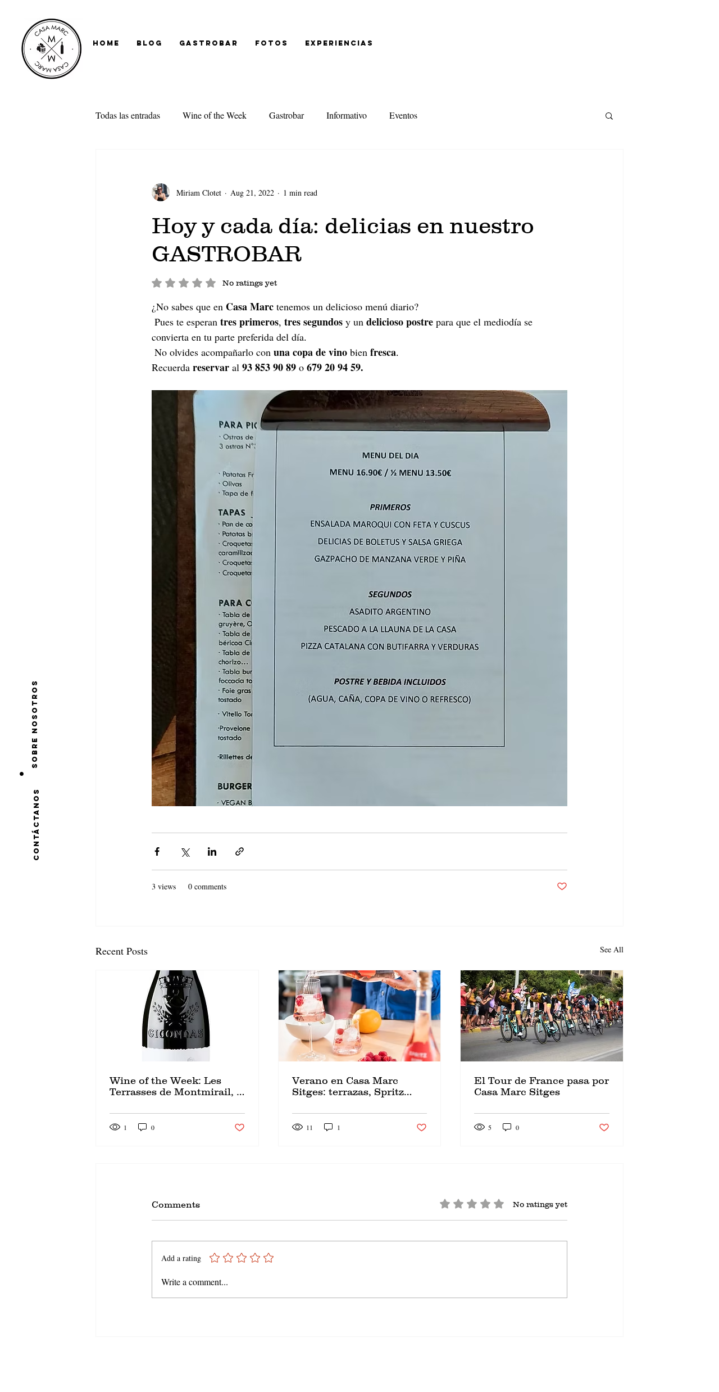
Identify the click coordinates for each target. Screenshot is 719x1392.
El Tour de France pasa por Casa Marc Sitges (541, 1086)
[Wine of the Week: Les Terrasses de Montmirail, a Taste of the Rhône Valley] (177, 1015)
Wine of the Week (215, 115)
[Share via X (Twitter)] (184, 851)
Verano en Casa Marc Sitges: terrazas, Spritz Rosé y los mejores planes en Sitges (356, 1086)
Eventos (403, 115)
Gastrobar (286, 115)
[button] (609, 115)
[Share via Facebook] (157, 851)
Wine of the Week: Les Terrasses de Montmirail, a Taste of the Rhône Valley (176, 1086)
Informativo (346, 115)
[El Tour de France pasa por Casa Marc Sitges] (542, 1015)
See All (612, 949)
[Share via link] (239, 851)
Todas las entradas (127, 115)
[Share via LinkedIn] (212, 851)
